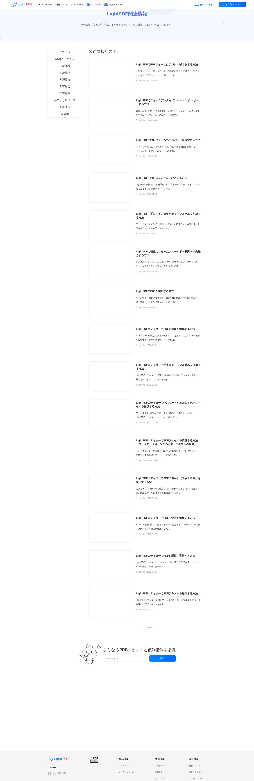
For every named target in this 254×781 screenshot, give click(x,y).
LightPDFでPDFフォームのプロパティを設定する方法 (168, 140)
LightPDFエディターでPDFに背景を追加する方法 (165, 517)
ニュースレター (195, 778)
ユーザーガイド (161, 765)
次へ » (150, 627)
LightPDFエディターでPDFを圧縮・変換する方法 (165, 555)
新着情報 (65, 107)
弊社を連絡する (195, 772)
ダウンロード (77, 4)
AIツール (65, 52)
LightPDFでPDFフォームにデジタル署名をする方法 (167, 64)
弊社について (194, 765)
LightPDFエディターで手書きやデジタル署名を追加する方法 (168, 366)
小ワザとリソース (64, 100)
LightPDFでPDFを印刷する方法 (155, 291)
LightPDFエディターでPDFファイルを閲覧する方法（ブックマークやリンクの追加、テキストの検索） (167, 442)
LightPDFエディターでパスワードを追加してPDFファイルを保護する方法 (168, 404)
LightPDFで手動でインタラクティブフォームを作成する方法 (168, 215)
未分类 (65, 114)
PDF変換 (65, 79)
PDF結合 (65, 86)
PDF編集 (65, 93)
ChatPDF (95, 4)
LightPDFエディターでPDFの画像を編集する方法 (165, 328)
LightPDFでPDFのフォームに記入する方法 (161, 177)
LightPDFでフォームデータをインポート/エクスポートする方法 (167, 102)
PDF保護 (65, 65)
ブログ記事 (159, 778)
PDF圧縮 (65, 72)
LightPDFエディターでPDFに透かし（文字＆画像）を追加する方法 (168, 480)
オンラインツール (126, 772)
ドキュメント (124, 765)
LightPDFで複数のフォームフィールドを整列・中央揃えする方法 (168, 253)
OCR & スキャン (65, 59)
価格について (61, 4)
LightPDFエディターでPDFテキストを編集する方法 (167, 593)
